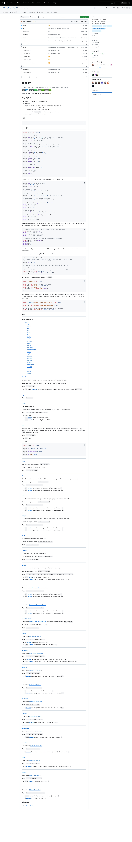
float (28, 332)
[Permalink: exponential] (21, 728)
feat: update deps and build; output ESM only (59, 41)
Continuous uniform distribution (38, 588)
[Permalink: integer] (21, 516)
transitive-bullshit (10, 8)
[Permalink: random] (21, 83)
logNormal (30, 354)
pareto (29, 371)
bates (28, 369)
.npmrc (24, 37)
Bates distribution (34, 760)
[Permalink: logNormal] (21, 650)
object (30, 420)
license (24, 47)
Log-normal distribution (36, 653)
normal (29, 352)
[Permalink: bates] (21, 757)
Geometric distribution (35, 701)
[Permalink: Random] (21, 377)
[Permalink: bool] (21, 536)
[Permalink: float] (21, 476)
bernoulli (29, 356)
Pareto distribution (34, 775)
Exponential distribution (37, 731)
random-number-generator (99, 28)
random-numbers (97, 31)
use (28, 328)
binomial (29, 358)
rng (28, 324)
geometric (30, 360)
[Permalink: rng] (21, 395)
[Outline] (86, 77)
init (49, 31)
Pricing (54, 3)
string (30, 417)
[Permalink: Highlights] (21, 97)
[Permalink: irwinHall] (21, 743)
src (23, 28)
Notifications (107, 7)
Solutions (17, 3)
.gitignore (25, 34)
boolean (29, 341)
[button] (84, 122)
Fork (116, 7)
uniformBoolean (31, 349)
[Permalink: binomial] (21, 682)
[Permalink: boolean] (21, 550)
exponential (30, 364)
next (28, 330)
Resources (26, 3)
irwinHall (29, 367)
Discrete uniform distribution (37, 605)
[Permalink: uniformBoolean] (21, 619)
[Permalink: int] (21, 496)
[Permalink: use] (21, 425)
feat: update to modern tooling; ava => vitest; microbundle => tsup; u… (65, 37)
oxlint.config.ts (26, 53)
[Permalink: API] (21, 315)
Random (27, 322)
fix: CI (49, 44)
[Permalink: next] (21, 461)
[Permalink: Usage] (21, 128)
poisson (29, 362)
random (21, 8)
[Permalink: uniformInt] (21, 602)
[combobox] (69, 17)
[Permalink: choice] (21, 565)
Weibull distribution (34, 790)
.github (24, 25)
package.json (26, 56)
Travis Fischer (30, 806)
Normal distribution (35, 636)
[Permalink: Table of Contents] (21, 319)
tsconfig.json (26, 69)
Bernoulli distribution (35, 670)
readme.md (26, 66)
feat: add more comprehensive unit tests (58, 28)
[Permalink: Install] (21, 118)
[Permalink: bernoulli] (21, 667)
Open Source (36, 3)
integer (29, 337)
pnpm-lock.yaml (27, 59)
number (30, 488)
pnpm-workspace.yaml (28, 63)
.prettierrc (25, 41)
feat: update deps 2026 (54, 34)
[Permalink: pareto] (21, 772)
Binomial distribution (35, 685)
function (34, 389)
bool (28, 339)
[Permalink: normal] (21, 633)
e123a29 (71, 21)
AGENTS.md (26, 44)
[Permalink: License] (21, 802)
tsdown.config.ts (27, 72)
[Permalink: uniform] (21, 585)
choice (29, 343)
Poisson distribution (35, 716)
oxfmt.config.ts (26, 50)
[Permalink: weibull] (21, 787)
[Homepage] (3, 3)
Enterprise (46, 3)
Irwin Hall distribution (36, 745)
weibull (29, 373)
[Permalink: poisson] (21, 713)
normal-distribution (97, 26)
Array (30, 577)
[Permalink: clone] (21, 403)
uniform (29, 345)
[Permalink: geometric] (21, 699)
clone (28, 326)
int (27, 334)
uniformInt (30, 347)
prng (105, 26)
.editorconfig (26, 31)
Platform (9, 3)
